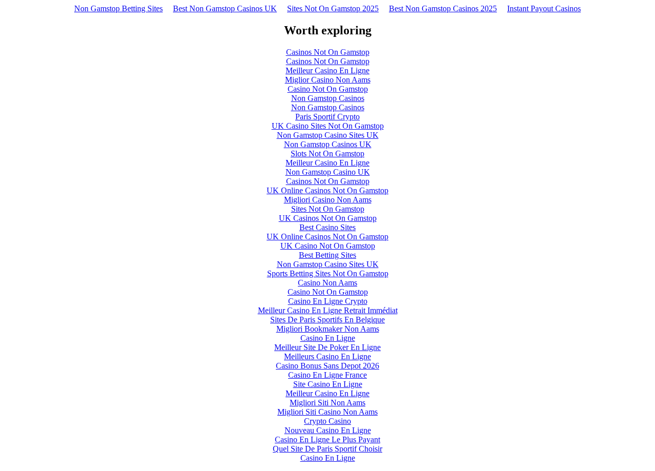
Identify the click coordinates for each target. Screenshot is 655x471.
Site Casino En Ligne (327, 384)
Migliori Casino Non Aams (328, 199)
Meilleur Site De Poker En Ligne (327, 347)
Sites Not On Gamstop (327, 208)
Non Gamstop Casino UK (328, 172)
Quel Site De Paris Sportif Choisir (327, 448)
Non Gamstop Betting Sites (118, 8)
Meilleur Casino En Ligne (327, 70)
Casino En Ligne (327, 338)
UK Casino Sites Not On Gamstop (328, 125)
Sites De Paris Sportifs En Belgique (327, 319)
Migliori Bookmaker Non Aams (327, 328)
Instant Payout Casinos (544, 8)
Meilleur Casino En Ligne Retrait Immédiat (328, 310)
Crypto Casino (327, 421)
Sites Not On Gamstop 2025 (333, 8)
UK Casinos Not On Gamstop (328, 218)
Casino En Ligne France (327, 375)
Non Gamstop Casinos (327, 98)
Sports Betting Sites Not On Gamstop (327, 273)
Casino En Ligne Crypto (327, 301)
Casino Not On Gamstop (328, 89)
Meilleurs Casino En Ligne (327, 356)
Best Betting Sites (327, 255)
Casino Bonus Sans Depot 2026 (327, 365)
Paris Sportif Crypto (327, 116)
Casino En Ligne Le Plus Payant (327, 439)
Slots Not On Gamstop (327, 153)
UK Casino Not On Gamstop (327, 245)
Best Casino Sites (327, 227)
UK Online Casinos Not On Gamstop (327, 190)
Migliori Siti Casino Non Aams (327, 411)
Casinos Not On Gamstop (327, 52)
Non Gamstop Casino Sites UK (328, 135)
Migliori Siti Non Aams (327, 402)
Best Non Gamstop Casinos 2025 (443, 8)
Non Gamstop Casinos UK (328, 144)
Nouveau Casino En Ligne (328, 430)
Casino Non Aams (327, 282)
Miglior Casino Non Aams (327, 79)
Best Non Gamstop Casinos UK (225, 8)
